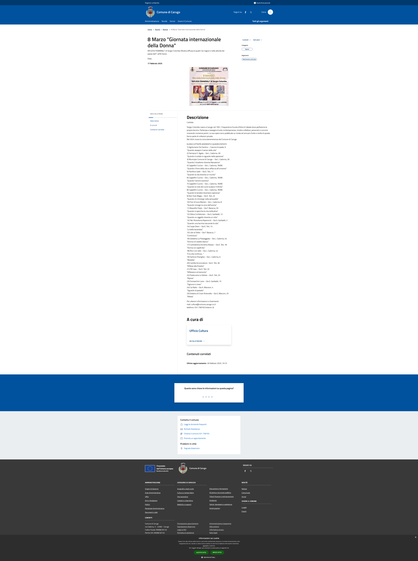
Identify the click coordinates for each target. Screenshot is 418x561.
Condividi (245, 40)
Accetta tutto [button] (201, 552)
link (228, 548)
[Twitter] (250, 12)
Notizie (165, 29)
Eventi (244, 511)
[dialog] (209, 548)
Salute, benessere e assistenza (220, 504)
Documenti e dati (151, 512)
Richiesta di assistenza (185, 532)
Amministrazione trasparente (220, 523)
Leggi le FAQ (181, 529)
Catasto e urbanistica (185, 500)
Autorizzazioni (214, 508)
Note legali (213, 532)
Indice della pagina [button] (156, 114)
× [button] (415, 537)
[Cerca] (270, 12)
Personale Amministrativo (154, 508)
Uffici (147, 496)
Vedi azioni (256, 40)
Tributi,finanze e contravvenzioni (221, 496)
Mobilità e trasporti (184, 504)
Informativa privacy (216, 529)
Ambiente (213, 500)
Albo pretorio (214, 526)
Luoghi (244, 507)
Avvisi (244, 496)
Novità (157, 29)
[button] (209, 557)
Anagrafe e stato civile (185, 489)
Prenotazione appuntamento (187, 523)
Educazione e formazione (218, 488)
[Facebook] (244, 12)
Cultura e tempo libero (185, 492)
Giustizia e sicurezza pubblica (220, 492)
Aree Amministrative (152, 492)
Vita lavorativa (182, 496)
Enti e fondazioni (151, 500)
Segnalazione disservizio (186, 526)
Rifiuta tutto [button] (217, 552)
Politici (147, 504)
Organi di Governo (151, 489)
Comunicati (246, 492)
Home (150, 29)
